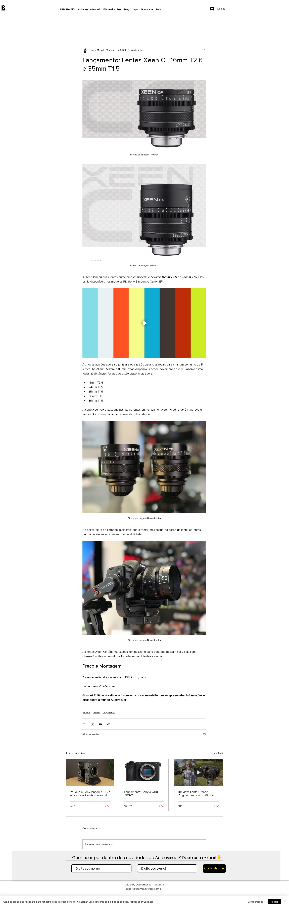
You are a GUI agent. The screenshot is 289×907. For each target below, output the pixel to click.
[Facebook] (259, 9)
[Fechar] (285, 901)
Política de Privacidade (141, 901)
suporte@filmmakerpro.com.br (144, 888)
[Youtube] (249, 9)
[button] (194, 8)
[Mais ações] (204, 50)
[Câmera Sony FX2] (90, 772)
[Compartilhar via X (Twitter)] (92, 723)
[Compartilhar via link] (108, 723)
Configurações (255, 901)
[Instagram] (254, 9)
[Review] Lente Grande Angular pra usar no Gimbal (196, 793)
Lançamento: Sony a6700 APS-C (141, 793)
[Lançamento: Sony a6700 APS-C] (144, 772)
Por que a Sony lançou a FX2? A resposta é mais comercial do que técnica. (90, 793)
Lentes (96, 712)
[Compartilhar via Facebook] (84, 723)
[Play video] (144, 323)
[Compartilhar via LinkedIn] (100, 723)
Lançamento (109, 712)
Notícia (86, 712)
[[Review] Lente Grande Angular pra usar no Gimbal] (198, 772)
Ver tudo (218, 753)
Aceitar (274, 901)
